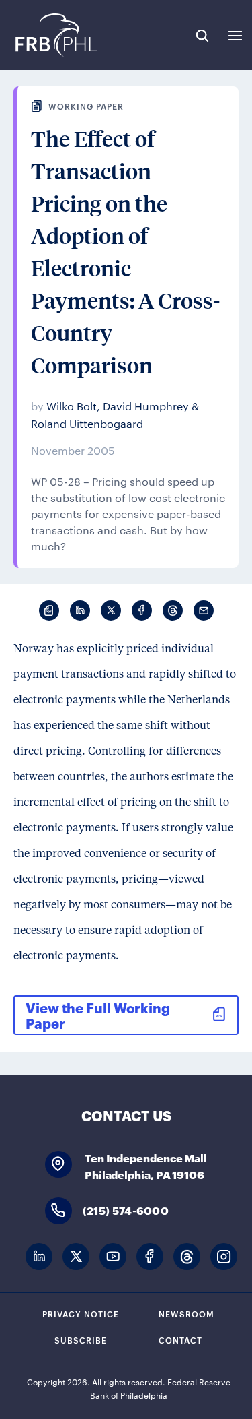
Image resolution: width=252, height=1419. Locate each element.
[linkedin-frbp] (39, 1257)
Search (202, 35)
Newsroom (186, 1313)
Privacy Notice (80, 1313)
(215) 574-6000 (126, 1210)
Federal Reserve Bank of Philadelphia (55, 35)
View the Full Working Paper (98, 1015)
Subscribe (80, 1339)
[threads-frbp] (186, 1257)
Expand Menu (235, 35)
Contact (180, 1339)
